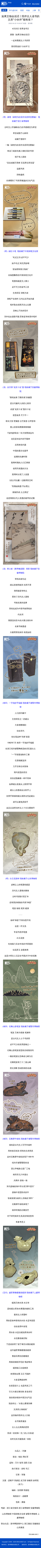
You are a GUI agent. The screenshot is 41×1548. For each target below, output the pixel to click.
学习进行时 (13, 10)
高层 (22, 10)
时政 (28, 10)
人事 (34, 10)
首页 (4, 10)
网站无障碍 (35, 4)
